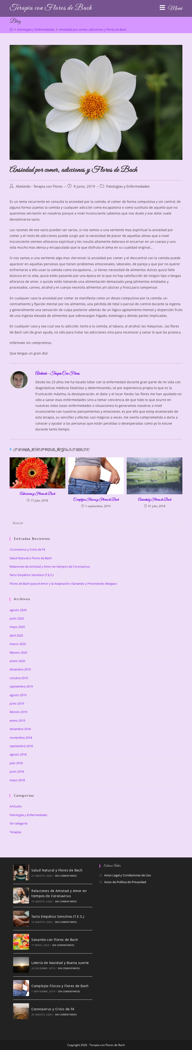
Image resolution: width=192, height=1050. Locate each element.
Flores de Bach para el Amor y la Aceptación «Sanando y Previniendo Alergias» (63, 583)
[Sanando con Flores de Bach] (21, 942)
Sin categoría (18, 823)
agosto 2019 (18, 695)
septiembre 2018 (21, 746)
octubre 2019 (19, 678)
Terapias (15, 832)
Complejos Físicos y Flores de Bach (96, 499)
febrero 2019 (18, 712)
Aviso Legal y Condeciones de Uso (127, 875)
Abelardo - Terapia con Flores (39, 186)
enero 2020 (17, 661)
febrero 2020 (18, 652)
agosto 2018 (18, 754)
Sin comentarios (66, 875)
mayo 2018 (17, 780)
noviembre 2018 (21, 737)
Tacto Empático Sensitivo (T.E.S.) (32, 575)
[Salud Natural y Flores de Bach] (21, 872)
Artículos (16, 806)
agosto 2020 (18, 610)
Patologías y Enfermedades (128, 186)
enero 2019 (17, 720)
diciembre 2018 (20, 729)
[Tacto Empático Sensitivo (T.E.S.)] (21, 919)
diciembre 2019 (20, 669)
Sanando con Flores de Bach (54, 939)
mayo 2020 (17, 627)
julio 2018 (16, 763)
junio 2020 (17, 618)
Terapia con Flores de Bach (51, 8)
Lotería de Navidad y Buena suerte (60, 962)
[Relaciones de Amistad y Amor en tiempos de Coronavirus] (21, 895)
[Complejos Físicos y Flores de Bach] (21, 988)
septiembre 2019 (21, 686)
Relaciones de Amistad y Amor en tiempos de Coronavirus (50, 566)
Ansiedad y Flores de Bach (154, 499)
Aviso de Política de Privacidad (125, 882)
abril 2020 (16, 635)
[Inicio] (11, 29)
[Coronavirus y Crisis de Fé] (21, 1011)
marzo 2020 (18, 644)
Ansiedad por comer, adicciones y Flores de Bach (92, 29)
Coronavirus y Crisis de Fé (27, 549)
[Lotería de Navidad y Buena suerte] (21, 965)
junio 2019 (17, 703)
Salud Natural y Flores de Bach (31, 558)
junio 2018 (17, 771)
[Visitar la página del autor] (19, 379)
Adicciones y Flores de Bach (37, 493)
